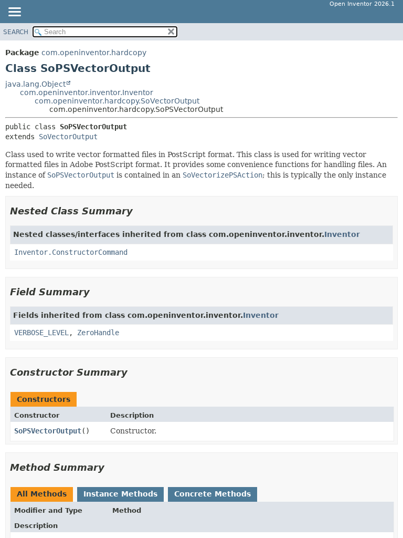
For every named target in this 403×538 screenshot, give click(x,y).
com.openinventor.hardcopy (93, 52)
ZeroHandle (98, 332)
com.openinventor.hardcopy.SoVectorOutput (117, 101)
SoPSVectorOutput (47, 431)
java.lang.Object (35, 84)
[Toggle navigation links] (14, 12)
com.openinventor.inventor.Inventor (86, 92)
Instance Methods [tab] (120, 494)
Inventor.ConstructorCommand (71, 252)
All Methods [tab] (42, 494)
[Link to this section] (140, 210)
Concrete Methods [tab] (212, 494)
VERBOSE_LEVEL (41, 332)
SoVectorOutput (68, 136)
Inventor (342, 234)
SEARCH (15, 32)
